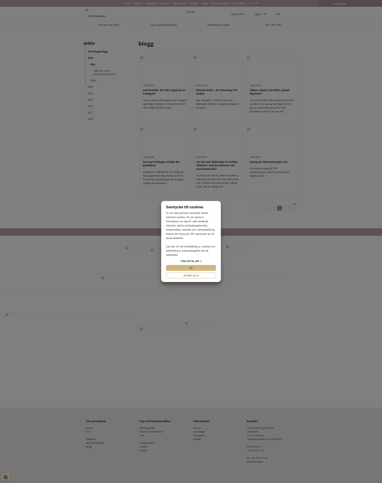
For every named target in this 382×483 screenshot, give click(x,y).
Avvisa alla (191, 275)
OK (191, 267)
